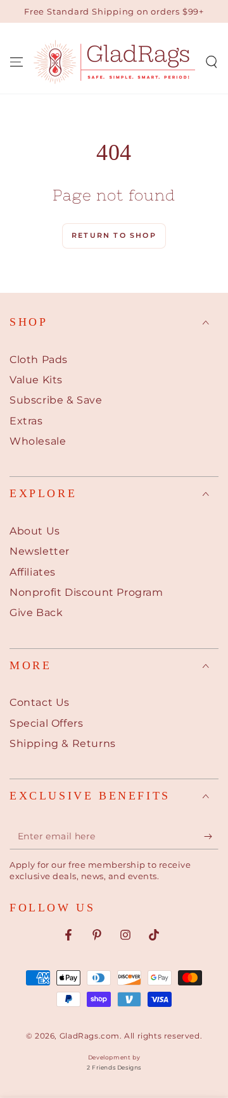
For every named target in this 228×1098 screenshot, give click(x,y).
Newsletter (40, 551)
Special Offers (46, 723)
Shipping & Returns (63, 743)
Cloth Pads (39, 360)
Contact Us (40, 702)
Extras (26, 421)
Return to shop (114, 235)
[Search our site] (211, 62)
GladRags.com (90, 1035)
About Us (35, 531)
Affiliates (33, 572)
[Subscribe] (211, 837)
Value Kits (36, 380)
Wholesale (38, 441)
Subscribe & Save (56, 400)
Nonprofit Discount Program (86, 592)
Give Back (36, 613)
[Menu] (16, 62)
